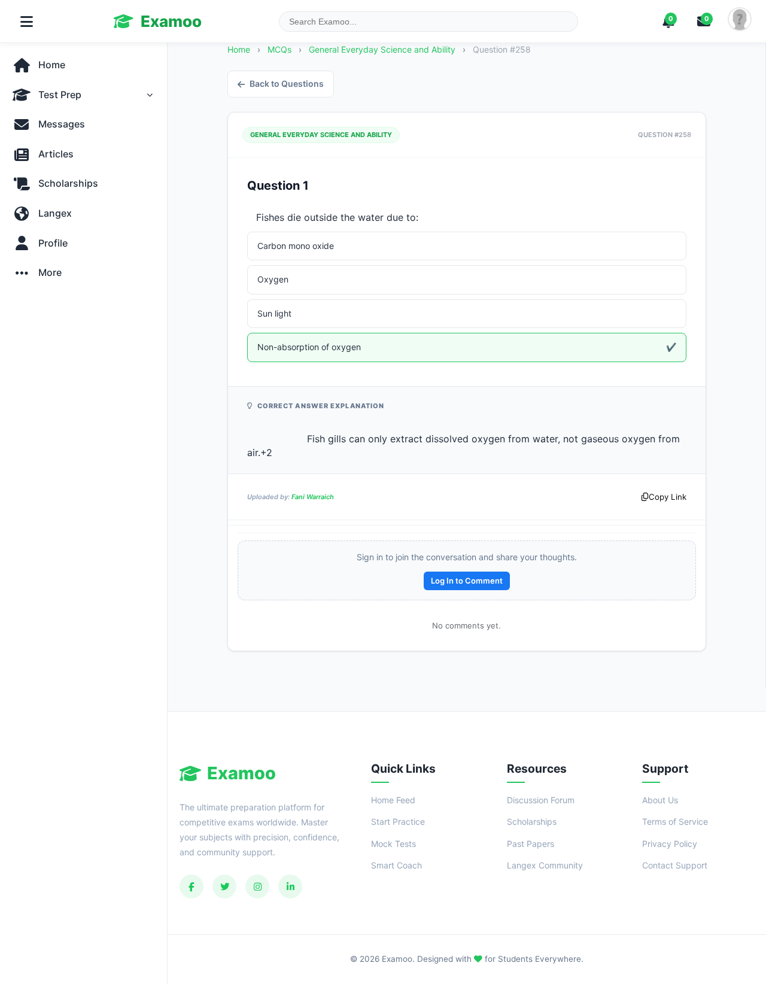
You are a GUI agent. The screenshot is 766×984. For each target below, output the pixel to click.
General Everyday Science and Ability (383, 49)
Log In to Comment (467, 580)
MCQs (279, 49)
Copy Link (667, 497)
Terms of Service (675, 821)
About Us (660, 800)
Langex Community (545, 865)
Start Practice (398, 821)
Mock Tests (393, 844)
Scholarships (532, 821)
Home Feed (393, 800)
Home (238, 49)
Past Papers (530, 844)
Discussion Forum (540, 800)
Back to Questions (287, 83)
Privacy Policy (669, 844)
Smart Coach (396, 865)
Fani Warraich (312, 497)
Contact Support (674, 865)
